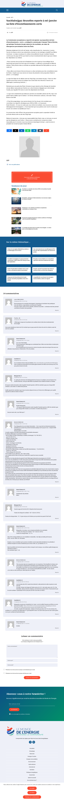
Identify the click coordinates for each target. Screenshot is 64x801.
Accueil (8, 17)
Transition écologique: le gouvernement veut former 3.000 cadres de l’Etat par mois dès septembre (18, 260)
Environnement (32, 761)
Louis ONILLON (18, 299)
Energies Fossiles (32, 756)
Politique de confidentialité (32, 797)
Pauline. (16, 318)
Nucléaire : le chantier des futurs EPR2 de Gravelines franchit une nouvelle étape (36, 189)
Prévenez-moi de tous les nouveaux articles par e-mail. (19, 673)
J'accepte (32, 788)
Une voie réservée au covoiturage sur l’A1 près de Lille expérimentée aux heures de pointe (44, 250)
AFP (12, 17)
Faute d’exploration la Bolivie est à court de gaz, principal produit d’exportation (17, 269)
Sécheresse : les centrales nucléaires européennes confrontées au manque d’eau (34, 208)
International (32, 767)
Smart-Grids (32, 775)
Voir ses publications (14, 164)
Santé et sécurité (32, 777)
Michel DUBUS (18, 422)
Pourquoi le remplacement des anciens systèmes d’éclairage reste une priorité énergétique (37, 218)
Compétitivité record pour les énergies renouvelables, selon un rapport (43, 278)
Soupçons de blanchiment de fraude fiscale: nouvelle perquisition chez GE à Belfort (17, 278)
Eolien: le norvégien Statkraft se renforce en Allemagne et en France (18, 250)
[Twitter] (33, 742)
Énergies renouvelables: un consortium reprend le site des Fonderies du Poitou (43, 259)
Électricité (32, 753)
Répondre (57, 310)
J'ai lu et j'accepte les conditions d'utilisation (20, 714)
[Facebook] (30, 742)
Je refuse (32, 792)
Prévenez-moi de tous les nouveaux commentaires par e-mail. (20, 669)
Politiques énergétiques (32, 772)
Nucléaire (32, 769)
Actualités (32, 748)
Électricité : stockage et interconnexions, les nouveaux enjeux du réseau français (36, 198)
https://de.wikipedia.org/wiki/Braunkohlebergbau (46, 362)
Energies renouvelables (32, 759)
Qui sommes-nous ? (32, 780)
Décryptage (32, 751)
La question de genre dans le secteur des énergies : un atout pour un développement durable (36, 228)
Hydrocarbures (32, 764)
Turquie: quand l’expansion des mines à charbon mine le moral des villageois (43, 269)
